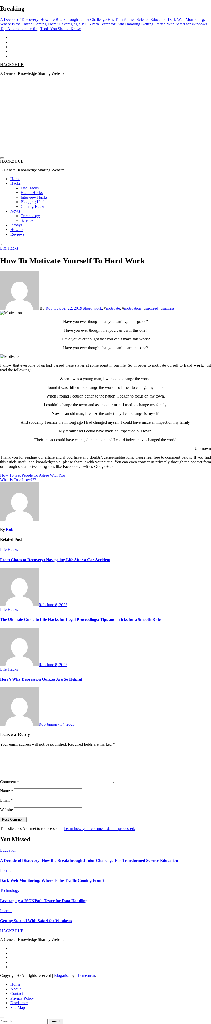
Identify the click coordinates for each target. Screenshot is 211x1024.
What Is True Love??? (18, 480)
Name (6, 791)
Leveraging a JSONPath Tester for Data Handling (43, 901)
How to (16, 229)
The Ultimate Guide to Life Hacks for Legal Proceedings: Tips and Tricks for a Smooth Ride (80, 619)
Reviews (17, 234)
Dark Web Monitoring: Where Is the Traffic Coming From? (52, 880)
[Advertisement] (105, 116)
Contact (16, 993)
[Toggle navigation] (2, 158)
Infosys (16, 225)
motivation (132, 308)
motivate (113, 308)
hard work (93, 308)
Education (8, 850)
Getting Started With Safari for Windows (36, 921)
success (168, 308)
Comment (9, 782)
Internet (6, 870)
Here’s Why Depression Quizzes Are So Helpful (41, 679)
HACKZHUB (12, 64)
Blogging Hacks (34, 202)
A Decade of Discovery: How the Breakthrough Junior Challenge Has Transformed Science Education (89, 860)
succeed (151, 308)
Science (27, 220)
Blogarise (61, 975)
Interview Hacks (34, 197)
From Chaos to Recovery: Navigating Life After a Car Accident (55, 560)
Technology (30, 216)
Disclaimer (19, 1003)
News (15, 211)
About (15, 989)
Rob (49, 308)
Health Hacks (32, 192)
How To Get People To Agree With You (32, 475)
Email (6, 800)
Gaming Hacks (33, 206)
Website (6, 810)
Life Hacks (30, 188)
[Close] (2, 1017)
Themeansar (85, 975)
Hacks (15, 183)
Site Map (17, 1007)
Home (15, 179)
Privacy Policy (22, 998)
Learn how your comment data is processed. (99, 828)
